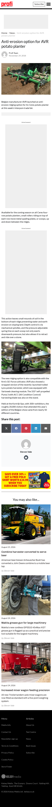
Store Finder (6, 766)
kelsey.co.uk (29, 791)
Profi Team (13, 53)
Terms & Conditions (9, 746)
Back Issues (31, 746)
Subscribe (39, 4)
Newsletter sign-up (9, 739)
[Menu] (48, 4)
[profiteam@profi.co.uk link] (26, 457)
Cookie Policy (7, 759)
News (12, 33)
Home (4, 33)
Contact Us (6, 732)
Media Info (6, 725)
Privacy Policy (7, 752)
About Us (30, 725)
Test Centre (31, 732)
